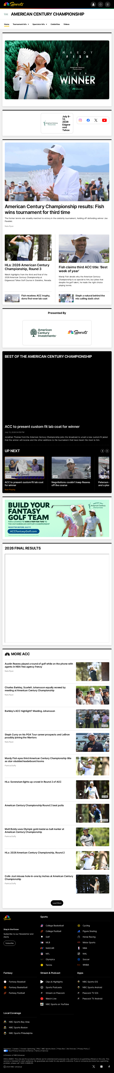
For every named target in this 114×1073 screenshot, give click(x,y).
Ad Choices (71, 1049)
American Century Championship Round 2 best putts (34, 805)
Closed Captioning (27, 1049)
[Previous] (102, 451)
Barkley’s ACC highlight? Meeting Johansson (30, 710)
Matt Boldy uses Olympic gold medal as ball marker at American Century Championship (34, 830)
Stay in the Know (11, 929)
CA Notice (29, 1051)
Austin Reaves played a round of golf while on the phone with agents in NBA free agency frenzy (39, 665)
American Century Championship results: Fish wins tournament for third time (54, 209)
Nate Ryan (9, 226)
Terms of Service (41, 1051)
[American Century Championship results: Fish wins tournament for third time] (57, 172)
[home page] (14, 4)
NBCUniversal (19, 1055)
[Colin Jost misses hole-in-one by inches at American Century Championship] (92, 884)
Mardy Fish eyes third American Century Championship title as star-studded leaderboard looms (38, 760)
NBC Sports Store (49, 1049)
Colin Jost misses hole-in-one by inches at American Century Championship (39, 878)
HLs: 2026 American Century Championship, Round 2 (35, 852)
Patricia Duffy (10, 765)
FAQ (38, 1049)
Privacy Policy (83, 1049)
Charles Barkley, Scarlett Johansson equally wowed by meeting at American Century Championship (35, 689)
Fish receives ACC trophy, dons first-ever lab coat (35, 297)
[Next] (107, 451)
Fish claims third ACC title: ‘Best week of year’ (83, 269)
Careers (16, 1049)
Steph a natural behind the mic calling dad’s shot (90, 297)
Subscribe (9, 943)
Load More (57, 903)
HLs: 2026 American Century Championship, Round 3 (27, 267)
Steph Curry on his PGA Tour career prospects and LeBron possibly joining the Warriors (37, 736)
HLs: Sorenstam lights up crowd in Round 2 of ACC (33, 781)
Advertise (7, 1049)
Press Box (61, 1049)
